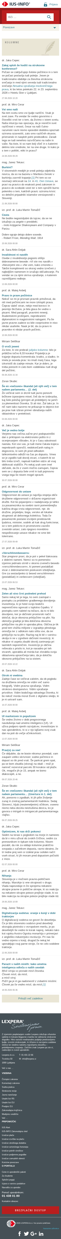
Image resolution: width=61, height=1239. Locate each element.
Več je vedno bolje (13, 430)
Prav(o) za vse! (11, 750)
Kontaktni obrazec (10, 1201)
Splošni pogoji (8, 1180)
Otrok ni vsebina (12, 675)
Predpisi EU (7, 1106)
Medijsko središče (10, 1114)
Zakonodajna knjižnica (12, 1110)
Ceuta (5, 214)
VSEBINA (6, 1073)
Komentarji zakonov (11, 1083)
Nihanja (6, 875)
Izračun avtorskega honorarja (15, 1147)
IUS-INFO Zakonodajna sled (14, 1131)
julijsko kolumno (38, 349)
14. (29, 181)
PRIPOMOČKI (9, 1121)
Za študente (7, 1176)
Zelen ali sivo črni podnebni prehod (24, 593)
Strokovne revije (9, 1091)
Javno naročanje (9, 1095)
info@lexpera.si (29, 1059)
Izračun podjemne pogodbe (14, 1154)
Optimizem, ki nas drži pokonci (21, 831)
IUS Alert (6, 1127)
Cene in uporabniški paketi (14, 1172)
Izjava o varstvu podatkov (13, 1183)
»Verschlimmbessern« (15, 553)
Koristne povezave (10, 1162)
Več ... (5, 1118)
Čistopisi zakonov (10, 1079)
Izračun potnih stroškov (12, 1151)
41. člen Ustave (44, 181)
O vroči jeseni (10, 346)
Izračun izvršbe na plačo (13, 1139)
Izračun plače (8, 1135)
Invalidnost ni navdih (15, 254)
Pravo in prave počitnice (17, 295)
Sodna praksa (8, 1087)
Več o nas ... (7, 1068)
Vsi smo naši (10, 109)
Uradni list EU (8, 1102)
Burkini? (7, 167)
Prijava (53, 4)
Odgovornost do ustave (16, 491)
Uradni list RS (8, 1098)
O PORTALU (8, 1166)
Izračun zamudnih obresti (13, 1158)
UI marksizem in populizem (19, 716)
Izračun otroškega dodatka (14, 1143)
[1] (33, 177)
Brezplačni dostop (30, 1210)
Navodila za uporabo (11, 1187)
